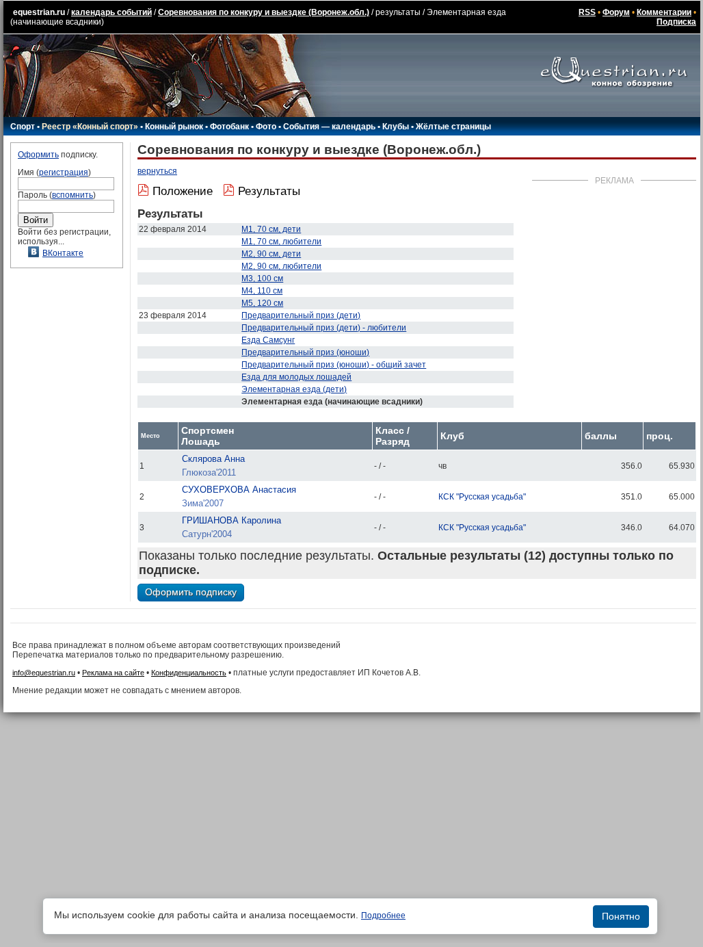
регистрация (63, 172)
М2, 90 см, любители (281, 266)
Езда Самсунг (268, 340)
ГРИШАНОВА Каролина (231, 520)
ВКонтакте (62, 253)
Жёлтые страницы (453, 126)
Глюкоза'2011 (209, 472)
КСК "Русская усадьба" (482, 497)
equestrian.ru (39, 12)
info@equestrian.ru (43, 673)
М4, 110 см (261, 291)
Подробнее (383, 915)
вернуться (157, 171)
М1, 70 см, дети (271, 229)
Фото (266, 126)
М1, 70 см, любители (281, 241)
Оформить (38, 154)
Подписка (676, 22)
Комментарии (664, 12)
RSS (587, 12)
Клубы (395, 126)
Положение (182, 191)
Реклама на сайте (113, 673)
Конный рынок (174, 126)
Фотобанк (229, 126)
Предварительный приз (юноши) (305, 352)
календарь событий (111, 12)
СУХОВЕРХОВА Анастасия (239, 489)
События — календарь (329, 126)
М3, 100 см (262, 278)
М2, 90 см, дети (271, 254)
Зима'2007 (203, 503)
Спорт (22, 126)
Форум (616, 12)
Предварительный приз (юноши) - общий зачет (333, 364)
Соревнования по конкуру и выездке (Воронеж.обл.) (263, 12)
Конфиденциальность (188, 673)
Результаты (269, 191)
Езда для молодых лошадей (296, 377)
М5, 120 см (262, 303)
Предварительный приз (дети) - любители (323, 328)
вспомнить (72, 195)
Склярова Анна (213, 459)
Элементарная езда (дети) (294, 389)
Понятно (621, 916)
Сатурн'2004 (207, 534)
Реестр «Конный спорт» (90, 126)
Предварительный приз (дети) (300, 315)
